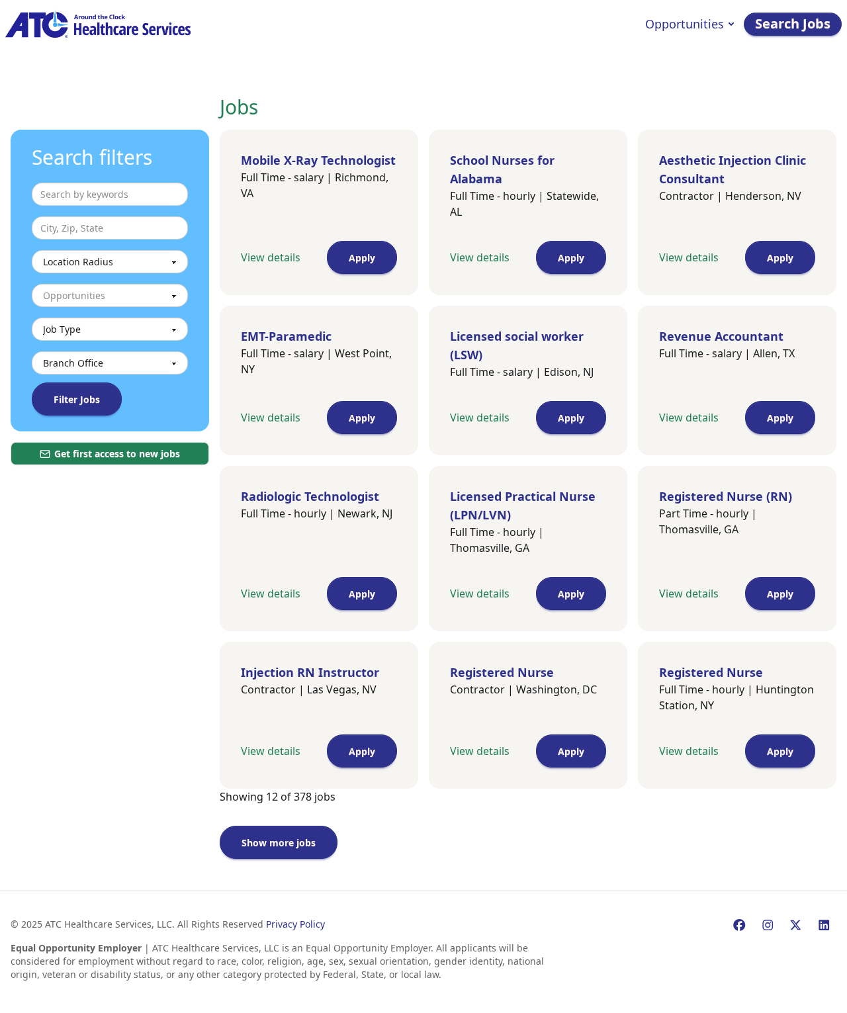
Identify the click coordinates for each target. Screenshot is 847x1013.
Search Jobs (792, 23)
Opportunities (684, 24)
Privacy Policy (295, 924)
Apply (362, 257)
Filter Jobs (77, 399)
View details (270, 257)
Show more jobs (279, 842)
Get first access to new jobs (117, 453)
